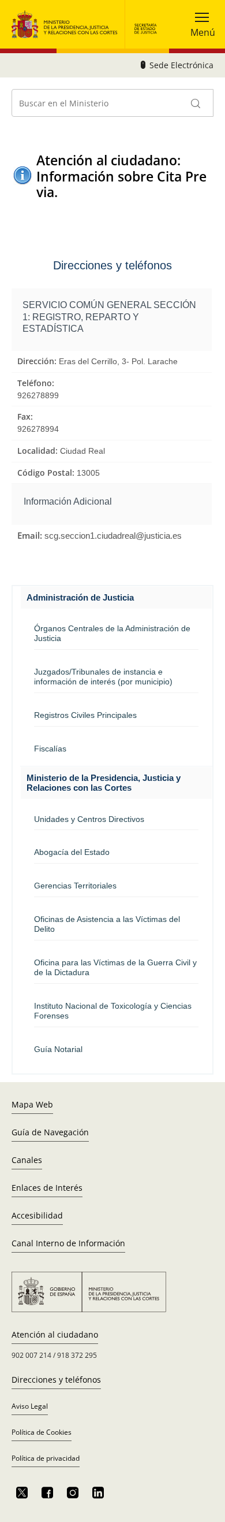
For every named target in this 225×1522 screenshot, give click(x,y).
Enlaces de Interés (47, 1187)
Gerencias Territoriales (75, 885)
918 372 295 (77, 1355)
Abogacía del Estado (72, 852)
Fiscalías (50, 748)
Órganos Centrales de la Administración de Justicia (112, 633)
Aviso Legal (30, 1406)
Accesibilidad (37, 1215)
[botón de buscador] (196, 103)
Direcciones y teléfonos (56, 1379)
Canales (27, 1159)
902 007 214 (31, 1355)
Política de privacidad (46, 1458)
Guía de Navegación (50, 1132)
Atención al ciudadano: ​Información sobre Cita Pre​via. (121, 176)
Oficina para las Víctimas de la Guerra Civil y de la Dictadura (115, 967)
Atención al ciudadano (55, 1334)
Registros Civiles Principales (85, 715)
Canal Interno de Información (68, 1243)
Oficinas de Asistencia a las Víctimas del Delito (107, 924)
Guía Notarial (58, 1049)
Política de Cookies (42, 1432)
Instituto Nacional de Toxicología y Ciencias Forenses (113, 1010)
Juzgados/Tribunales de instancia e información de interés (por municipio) (103, 676)
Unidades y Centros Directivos (89, 819)
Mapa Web (32, 1104)
